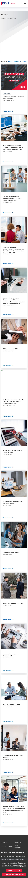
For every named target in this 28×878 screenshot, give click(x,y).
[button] (14, 870)
